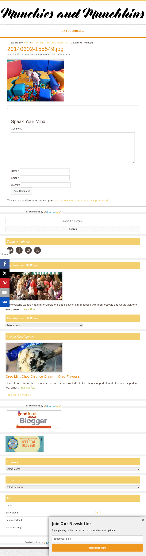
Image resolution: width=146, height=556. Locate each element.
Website (15, 184)
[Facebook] (5, 264)
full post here (28, 387)
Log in (9, 505)
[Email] (5, 292)
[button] (97, 524)
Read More (29, 309)
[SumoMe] (5, 302)
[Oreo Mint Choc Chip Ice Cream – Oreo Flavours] (34, 372)
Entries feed (12, 512)
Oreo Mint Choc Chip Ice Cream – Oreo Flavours (43, 376)
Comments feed (14, 520)
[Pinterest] (5, 283)
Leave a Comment (61, 54)
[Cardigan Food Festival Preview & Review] (34, 301)
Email (15, 177)
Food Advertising (32, 212)
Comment (17, 128)
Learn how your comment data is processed (81, 200)
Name (15, 170)
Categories (71, 30)
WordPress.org (13, 527)
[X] (5, 273)
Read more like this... (18, 394)
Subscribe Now (97, 547)
